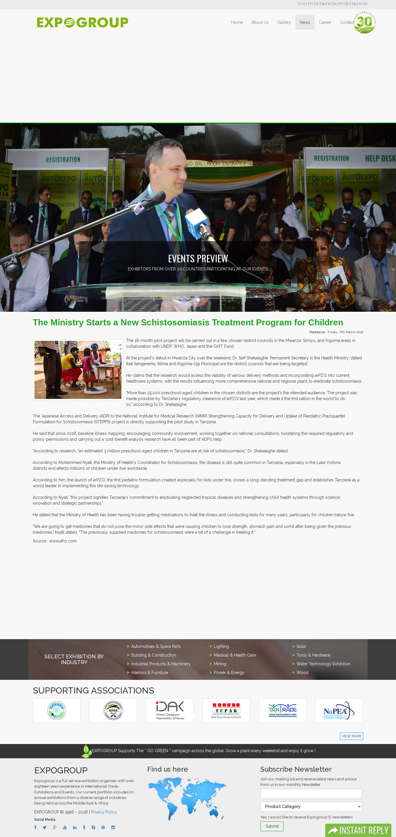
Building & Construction (153, 655)
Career (325, 22)
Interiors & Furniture (149, 672)
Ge (323, 4)
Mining (220, 664)
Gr (317, 4)
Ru (347, 4)
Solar (301, 646)
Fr (311, 4)
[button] (29, 217)
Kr (366, 4)
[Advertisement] (198, 76)
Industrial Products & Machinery (161, 664)
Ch (305, 4)
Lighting (221, 646)
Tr (299, 4)
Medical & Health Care (235, 655)
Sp (354, 4)
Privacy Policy (104, 812)
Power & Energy (229, 672)
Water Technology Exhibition (323, 664)
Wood (302, 672)
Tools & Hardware (313, 655)
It (329, 4)
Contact (347, 22)
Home (237, 22)
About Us (260, 22)
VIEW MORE (352, 736)
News (305, 22)
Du (335, 4)
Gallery (284, 22)
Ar (360, 4)
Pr (341, 4)
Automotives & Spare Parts (156, 646)
